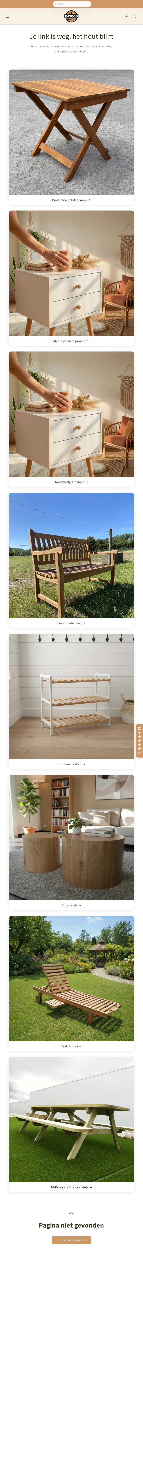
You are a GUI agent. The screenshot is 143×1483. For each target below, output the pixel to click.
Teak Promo (69, 1046)
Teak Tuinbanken (69, 623)
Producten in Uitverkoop (69, 200)
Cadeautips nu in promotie (69, 341)
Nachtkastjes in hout (69, 482)
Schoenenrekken (69, 764)
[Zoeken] (56, 4)
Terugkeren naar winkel (71, 1240)
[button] (7, 16)
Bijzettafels (69, 905)
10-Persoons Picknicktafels (69, 1187)
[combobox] (73, 4)
